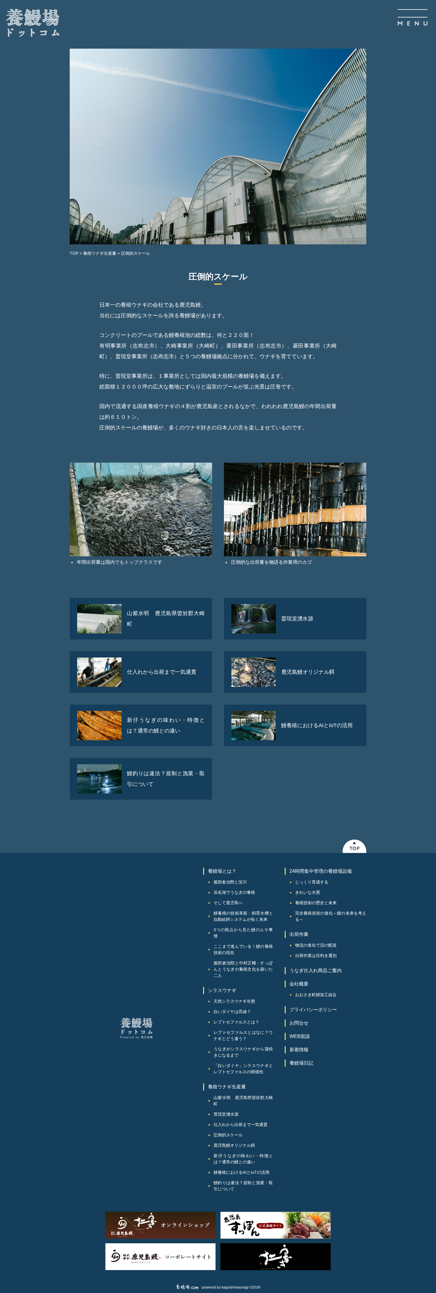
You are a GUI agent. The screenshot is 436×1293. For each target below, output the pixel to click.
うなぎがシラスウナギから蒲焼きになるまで (243, 1052)
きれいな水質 (307, 892)
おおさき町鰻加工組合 (316, 994)
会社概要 (298, 983)
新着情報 (298, 1049)
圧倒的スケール (228, 1135)
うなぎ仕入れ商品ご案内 (315, 970)
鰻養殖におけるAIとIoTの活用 (241, 1172)
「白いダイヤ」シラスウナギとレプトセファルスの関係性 (243, 1068)
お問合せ (298, 1023)
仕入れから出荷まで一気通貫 (241, 1124)
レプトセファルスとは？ (236, 1022)
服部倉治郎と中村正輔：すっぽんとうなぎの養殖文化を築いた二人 (243, 969)
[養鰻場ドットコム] (32, 23)
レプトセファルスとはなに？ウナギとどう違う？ (243, 1035)
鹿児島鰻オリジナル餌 (234, 1145)
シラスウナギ (222, 990)
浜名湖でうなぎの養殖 (234, 892)
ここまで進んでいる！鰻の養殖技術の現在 (243, 949)
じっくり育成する (311, 882)
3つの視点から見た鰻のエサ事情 (243, 932)
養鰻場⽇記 (301, 1063)
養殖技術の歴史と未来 (316, 902)
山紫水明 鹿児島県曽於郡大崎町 (243, 1100)
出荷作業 (298, 934)
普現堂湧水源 (226, 1114)
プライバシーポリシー (313, 1009)
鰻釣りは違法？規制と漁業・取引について (243, 1185)
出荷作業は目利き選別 (316, 955)
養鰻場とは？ (222, 871)
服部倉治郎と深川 (230, 882)
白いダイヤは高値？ (232, 1011)
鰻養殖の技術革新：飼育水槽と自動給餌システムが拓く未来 (243, 916)
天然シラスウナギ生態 (234, 1001)
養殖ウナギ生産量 (227, 1086)
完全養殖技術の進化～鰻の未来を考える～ (330, 916)
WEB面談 (299, 1036)
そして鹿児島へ (228, 902)
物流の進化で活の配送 (316, 945)
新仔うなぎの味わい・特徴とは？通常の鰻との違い (243, 1158)
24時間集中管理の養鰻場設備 (320, 871)
